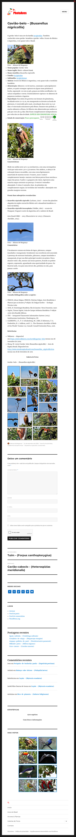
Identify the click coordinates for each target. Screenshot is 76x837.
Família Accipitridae (46, 443)
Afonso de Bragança (16, 443)
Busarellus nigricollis (31, 445)
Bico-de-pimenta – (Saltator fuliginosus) (33, 694)
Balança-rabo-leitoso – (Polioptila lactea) (31, 670)
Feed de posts (14, 614)
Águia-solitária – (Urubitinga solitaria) (23, 636)
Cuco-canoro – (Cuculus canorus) (21, 646)
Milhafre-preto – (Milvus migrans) (22, 644)
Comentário (13, 470)
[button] (75, 2)
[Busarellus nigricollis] (32, 54)
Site (9, 516)
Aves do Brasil (13, 812)
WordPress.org (14, 619)
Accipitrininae (21, 78)
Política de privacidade (22, 831)
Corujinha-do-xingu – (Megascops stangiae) (26, 638)
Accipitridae (38, 36)
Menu (64, 12)
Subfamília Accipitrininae (15, 445)
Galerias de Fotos (14, 821)
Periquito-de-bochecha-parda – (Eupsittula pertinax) (34, 663)
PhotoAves (11, 831)
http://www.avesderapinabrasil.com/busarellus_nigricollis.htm (31, 349)
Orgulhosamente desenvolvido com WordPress (44, 831)
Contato (11, 826)
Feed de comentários (17, 616)
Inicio (9, 807)
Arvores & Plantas (14, 816)
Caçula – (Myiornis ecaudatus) (30, 678)
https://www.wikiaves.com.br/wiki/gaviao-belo (27, 339)
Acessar (12, 611)
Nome (10, 498)
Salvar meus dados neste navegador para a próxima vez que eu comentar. (31, 525)
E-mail (10, 507)
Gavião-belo (41, 445)
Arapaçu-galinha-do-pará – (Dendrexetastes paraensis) (30, 641)
